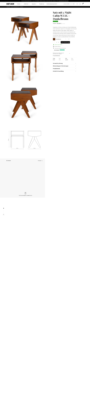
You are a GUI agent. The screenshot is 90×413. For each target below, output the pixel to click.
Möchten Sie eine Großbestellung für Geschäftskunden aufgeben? (58, 53)
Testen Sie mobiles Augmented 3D (25, 195)
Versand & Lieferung (58, 63)
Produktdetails (56, 68)
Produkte (18, 3)
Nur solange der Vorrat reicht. (64, 0)
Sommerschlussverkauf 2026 (52, 3)
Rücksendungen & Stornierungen (60, 66)
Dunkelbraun (58, 39)
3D (3, 214)
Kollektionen (26, 3)
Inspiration (34, 3)
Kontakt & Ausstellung (58, 71)
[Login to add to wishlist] (69, 39)
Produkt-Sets (41, 3)
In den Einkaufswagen (65, 42)
